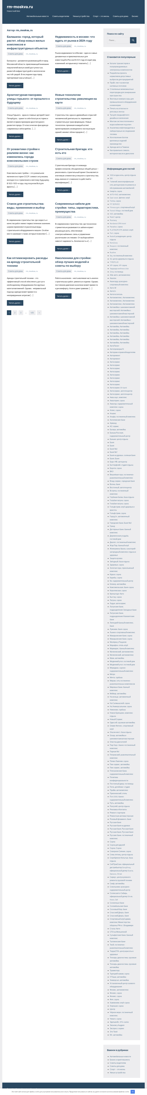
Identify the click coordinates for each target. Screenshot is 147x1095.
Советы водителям (60, 16)
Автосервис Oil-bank (118, 388)
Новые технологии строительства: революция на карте (76, 98)
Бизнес (135, 16)
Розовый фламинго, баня (120, 819)
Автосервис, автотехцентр (121, 391)
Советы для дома (120, 16)
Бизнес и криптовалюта (120, 1060)
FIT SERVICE (115, 204)
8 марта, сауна (116, 191)
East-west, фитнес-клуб (120, 198)
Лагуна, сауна (116, 600)
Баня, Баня (114, 458)
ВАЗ (111, 471)
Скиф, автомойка (117, 883)
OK (133, 1092)
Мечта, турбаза (116, 677)
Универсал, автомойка (119, 980)
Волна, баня (115, 484)
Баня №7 (113, 452)
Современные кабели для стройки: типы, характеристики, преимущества (77, 207)
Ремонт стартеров (117, 813)
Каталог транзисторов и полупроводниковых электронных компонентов (121, 66)
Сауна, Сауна (115, 848)
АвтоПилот (114, 346)
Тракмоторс (115, 970)
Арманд (113, 423)
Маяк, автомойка (117, 658)
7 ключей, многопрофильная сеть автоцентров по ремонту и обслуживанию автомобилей (123, 184)
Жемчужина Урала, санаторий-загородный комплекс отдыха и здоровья (123, 552)
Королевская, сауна (118, 590)
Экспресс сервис (117, 1028)
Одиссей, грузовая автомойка (122, 722)
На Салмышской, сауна (120, 703)
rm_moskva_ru (32, 54)
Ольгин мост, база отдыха (120, 732)
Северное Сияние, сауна (120, 851)
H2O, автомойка (116, 214)
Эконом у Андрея (117, 1025)
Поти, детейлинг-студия (120, 787)
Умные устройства (81, 16)
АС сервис (114, 426)
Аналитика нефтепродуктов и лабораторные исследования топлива (122, 131)
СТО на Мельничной (118, 932)
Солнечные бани (117, 903)
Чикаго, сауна (115, 1019)
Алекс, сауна (115, 410)
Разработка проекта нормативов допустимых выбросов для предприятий (121, 76)
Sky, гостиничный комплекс (121, 255)
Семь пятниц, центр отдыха (121, 854)
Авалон (113, 278)
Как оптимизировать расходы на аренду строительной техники (27, 261)
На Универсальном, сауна (121, 706)
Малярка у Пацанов (118, 642)
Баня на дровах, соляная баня (122, 455)
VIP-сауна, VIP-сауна (118, 265)
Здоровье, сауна (117, 565)
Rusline (113, 252)
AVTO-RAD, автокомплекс (120, 194)
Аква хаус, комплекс (118, 397)
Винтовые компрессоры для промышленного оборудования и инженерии (123, 102)
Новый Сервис (116, 719)
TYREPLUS (114, 262)
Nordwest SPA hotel (118, 223)
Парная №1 (114, 751)
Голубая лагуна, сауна (119, 500)
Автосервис (115, 362)
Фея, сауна (114, 999)
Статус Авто (115, 928)
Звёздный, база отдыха (119, 561)
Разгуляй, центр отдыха (120, 806)
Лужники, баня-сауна (119, 629)
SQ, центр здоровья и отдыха (122, 259)
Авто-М (113, 288)
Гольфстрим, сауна (118, 513)
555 (111, 178)
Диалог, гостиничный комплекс (123, 542)
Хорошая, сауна (116, 1006)
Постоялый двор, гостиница (121, 784)
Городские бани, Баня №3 (120, 523)
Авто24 (113, 291)
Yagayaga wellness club (119, 268)
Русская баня (115, 822)
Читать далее (14, 85)
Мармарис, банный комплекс (122, 648)
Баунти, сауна (116, 468)
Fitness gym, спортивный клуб (122, 207)
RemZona (113, 243)
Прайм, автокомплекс (119, 790)
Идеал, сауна (115, 574)
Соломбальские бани (119, 906)
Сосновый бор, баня (118, 909)
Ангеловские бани (117, 420)
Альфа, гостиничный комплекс (123, 416)
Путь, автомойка (117, 803)
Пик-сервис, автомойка (120, 764)
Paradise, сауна (116, 227)
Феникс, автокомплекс (119, 990)
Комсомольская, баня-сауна (122, 587)
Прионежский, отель (118, 793)
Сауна (112, 842)
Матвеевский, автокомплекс (122, 652)
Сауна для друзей (117, 845)
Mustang (113, 220)
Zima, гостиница (116, 272)
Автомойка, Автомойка (119, 326)
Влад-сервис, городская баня (122, 481)
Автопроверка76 (117, 349)
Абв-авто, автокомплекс (120, 275)
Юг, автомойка (116, 1035)
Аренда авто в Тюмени (119, 147)
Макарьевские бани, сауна (121, 635)
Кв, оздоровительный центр (121, 581)
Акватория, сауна (117, 400)
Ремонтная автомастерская (121, 816)
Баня (112, 442)
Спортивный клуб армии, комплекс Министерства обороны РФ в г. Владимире (121, 922)
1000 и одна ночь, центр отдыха (123, 175)
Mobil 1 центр (115, 217)
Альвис (113, 413)
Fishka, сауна (115, 201)
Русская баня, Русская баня (121, 829)
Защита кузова (116, 558)
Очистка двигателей (118, 742)
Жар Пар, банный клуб (119, 545)
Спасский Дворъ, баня (119, 912)
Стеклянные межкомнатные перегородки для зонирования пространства (123, 92)
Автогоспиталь (116, 294)
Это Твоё (113, 1031)
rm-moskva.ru (20, 6)
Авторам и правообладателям (122, 352)
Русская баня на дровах (120, 825)
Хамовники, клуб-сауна (120, 1003)
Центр (112, 1009)
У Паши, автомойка (118, 977)
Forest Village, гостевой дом (121, 210)
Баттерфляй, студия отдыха (121, 465)
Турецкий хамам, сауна (119, 974)
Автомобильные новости (38, 16)
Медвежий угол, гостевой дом (122, 661)
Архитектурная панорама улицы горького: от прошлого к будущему (28, 98)
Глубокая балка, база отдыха (122, 497)
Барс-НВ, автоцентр (118, 462)
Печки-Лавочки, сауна (119, 761)
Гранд (112, 526)
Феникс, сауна (116, 993)
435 (32, 312)
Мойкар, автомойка (118, 693)
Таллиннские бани (117, 941)
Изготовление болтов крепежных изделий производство (119, 140)
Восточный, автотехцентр (121, 487)
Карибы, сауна (116, 577)
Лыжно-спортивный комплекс (122, 632)
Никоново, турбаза (118, 709)
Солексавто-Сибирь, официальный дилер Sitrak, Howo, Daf (121, 896)
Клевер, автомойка (118, 584)
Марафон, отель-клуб (119, 645)
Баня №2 (113, 449)
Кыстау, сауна (116, 597)
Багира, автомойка (118, 429)
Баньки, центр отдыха (119, 439)
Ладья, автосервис (118, 603)
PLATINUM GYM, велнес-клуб (121, 230)
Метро (112, 674)
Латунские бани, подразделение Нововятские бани (122, 616)
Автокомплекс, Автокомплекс (122, 297)
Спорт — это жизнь (101, 16)
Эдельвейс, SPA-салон (119, 1022)
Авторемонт (115, 355)
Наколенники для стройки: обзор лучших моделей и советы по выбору (73, 261)
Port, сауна (114, 233)
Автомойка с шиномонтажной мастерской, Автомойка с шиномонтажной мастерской (122, 310)
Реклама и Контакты (118, 809)
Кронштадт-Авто (117, 594)
